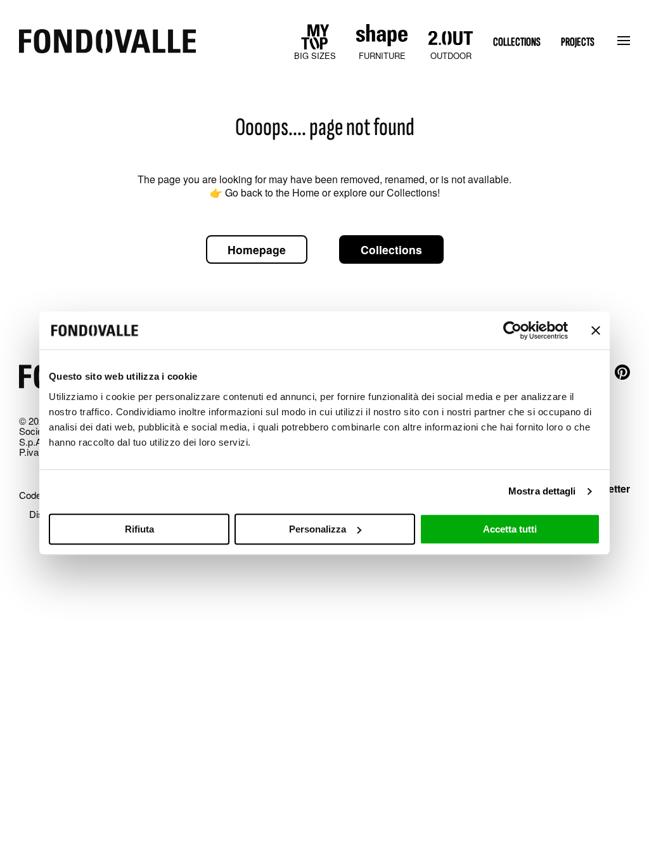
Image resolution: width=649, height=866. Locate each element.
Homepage (257, 249)
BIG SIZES (315, 55)
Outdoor (451, 55)
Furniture (382, 55)
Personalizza (317, 529)
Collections (517, 42)
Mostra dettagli (542, 491)
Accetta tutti (510, 529)
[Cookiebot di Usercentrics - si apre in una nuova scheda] (512, 330)
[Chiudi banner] (595, 330)
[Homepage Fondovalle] (107, 42)
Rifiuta (139, 529)
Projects (577, 42)
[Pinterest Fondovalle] (622, 373)
